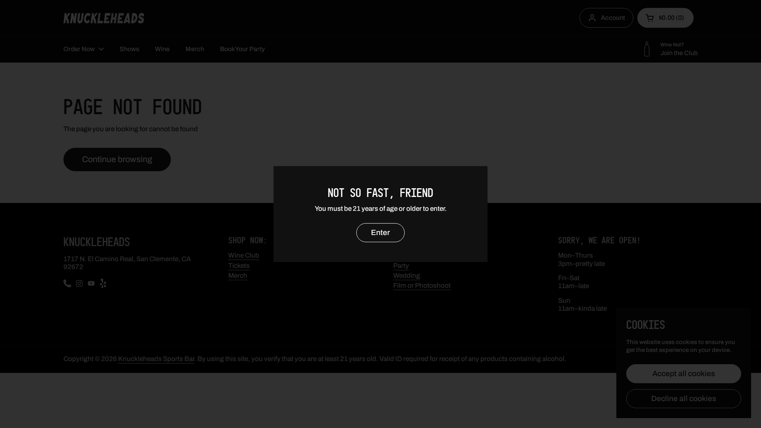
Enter (380, 232)
